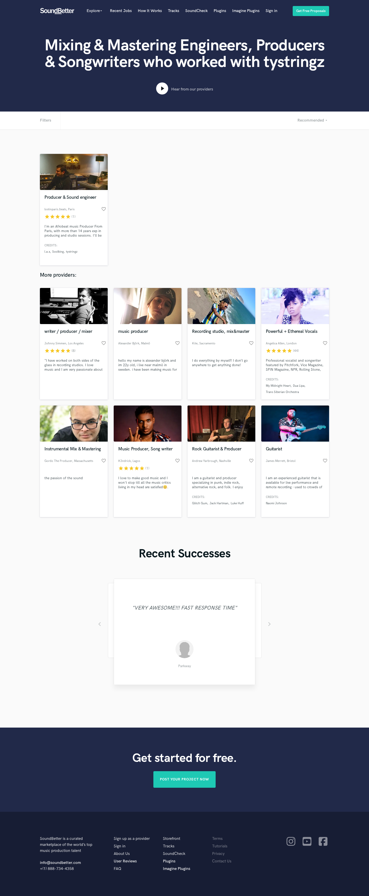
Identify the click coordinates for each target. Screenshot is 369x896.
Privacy (218, 853)
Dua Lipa (298, 386)
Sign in (271, 11)
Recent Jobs (121, 11)
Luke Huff (237, 503)
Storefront (171, 838)
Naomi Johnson (276, 503)
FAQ (117, 868)
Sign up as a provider (132, 838)
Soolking (58, 252)
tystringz (71, 252)
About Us (122, 853)
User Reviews (125, 861)
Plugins (220, 11)
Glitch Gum (199, 503)
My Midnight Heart (278, 386)
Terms (217, 838)
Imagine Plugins (246, 11)
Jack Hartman (219, 503)
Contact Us (221, 861)
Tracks (173, 11)
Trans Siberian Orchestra (282, 392)
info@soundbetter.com (60, 862)
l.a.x (47, 252)
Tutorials (219, 846)
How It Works (150, 11)
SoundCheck (196, 11)
